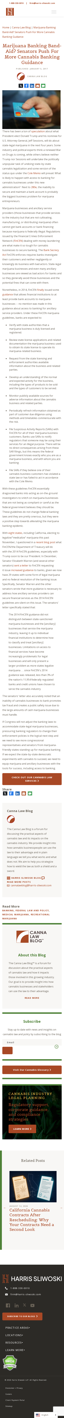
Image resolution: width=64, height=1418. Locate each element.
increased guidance (22, 570)
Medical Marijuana (15, 914)
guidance (7, 294)
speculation (38, 131)
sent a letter (21, 565)
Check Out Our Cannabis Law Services (32, 779)
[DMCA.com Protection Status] (9, 1362)
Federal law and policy (32, 910)
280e (34, 187)
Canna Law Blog (21, 27)
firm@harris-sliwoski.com (42, 3)
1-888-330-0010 (16, 3)
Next (61, 1207)
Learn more (21, 1128)
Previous (4, 1207)
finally (40, 290)
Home (5, 27)
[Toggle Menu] (53, 11)
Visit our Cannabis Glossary (31, 1069)
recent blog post (45, 542)
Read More (32, 997)
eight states (15, 533)
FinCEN (18, 241)
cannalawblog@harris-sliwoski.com (31, 885)
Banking (8, 910)
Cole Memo (34, 173)
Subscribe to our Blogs (21, 1316)
